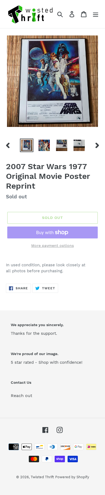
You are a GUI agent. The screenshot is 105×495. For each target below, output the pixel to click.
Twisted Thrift (42, 477)
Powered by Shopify (72, 477)
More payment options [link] (52, 245)
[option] (27, 145)
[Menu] (96, 14)
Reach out (21, 395)
